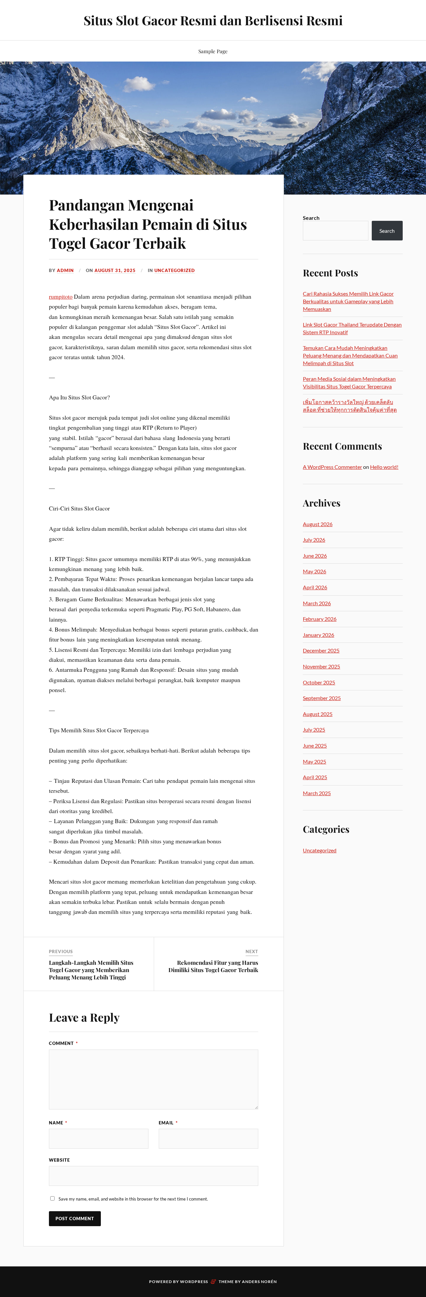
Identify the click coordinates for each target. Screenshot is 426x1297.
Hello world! (384, 467)
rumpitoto (61, 296)
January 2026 (318, 635)
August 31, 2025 (115, 270)
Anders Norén (259, 1281)
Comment (63, 1043)
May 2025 (314, 761)
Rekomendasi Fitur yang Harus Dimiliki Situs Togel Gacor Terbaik (213, 966)
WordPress (194, 1281)
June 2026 (315, 555)
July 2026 (314, 539)
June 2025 (315, 745)
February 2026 (319, 619)
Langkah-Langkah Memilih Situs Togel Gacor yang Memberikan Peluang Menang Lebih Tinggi (91, 970)
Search (311, 218)
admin (65, 270)
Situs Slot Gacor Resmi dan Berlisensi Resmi (213, 20)
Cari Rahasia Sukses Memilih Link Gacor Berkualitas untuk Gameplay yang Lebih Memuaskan (348, 301)
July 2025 (314, 729)
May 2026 (314, 571)
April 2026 (315, 587)
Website (59, 1160)
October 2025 (319, 682)
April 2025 (315, 777)
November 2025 (321, 666)
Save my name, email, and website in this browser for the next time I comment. (133, 1199)
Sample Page (213, 51)
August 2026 (317, 524)
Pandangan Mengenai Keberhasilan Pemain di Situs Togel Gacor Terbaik (148, 223)
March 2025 (317, 793)
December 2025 (321, 650)
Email (168, 1122)
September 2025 (322, 698)
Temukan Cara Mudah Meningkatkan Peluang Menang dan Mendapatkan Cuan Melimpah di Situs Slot (350, 355)
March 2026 (317, 603)
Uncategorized (174, 270)
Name (58, 1122)
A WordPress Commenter (332, 467)
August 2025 (317, 714)
